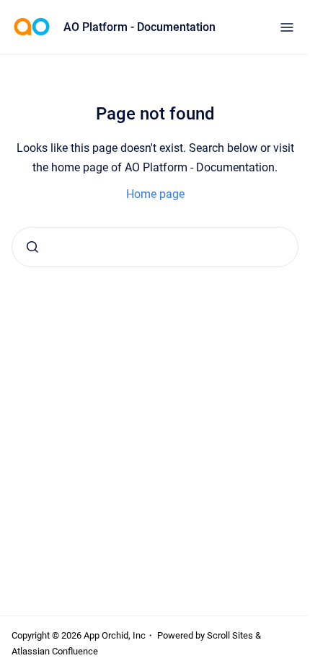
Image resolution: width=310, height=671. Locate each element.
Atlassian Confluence (55, 651)
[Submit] (32, 246)
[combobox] (155, 247)
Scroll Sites (230, 635)
